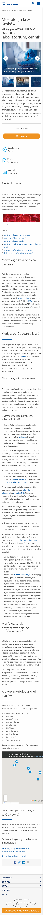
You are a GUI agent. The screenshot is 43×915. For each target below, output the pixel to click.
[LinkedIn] (23, 862)
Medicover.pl (6, 10)
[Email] (28, 862)
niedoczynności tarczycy (27, 540)
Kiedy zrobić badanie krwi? (15, 238)
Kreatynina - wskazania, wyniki (14, 856)
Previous (5, 58)
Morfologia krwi (21, 10)
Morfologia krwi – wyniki (14, 241)
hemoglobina (23, 298)
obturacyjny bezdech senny (15, 482)
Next (37, 58)
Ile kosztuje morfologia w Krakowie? (18, 253)
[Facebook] (15, 862)
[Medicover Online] (33, 3)
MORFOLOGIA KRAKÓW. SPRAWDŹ (21, 910)
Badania (13, 10)
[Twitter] (19, 862)
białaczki (22, 437)
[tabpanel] (21, 58)
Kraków (30, 10)
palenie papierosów (20, 479)
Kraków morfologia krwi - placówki (18, 250)
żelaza (24, 490)
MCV (30, 301)
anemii (23, 356)
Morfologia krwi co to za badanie (17, 235)
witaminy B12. (19, 493)
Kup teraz (24, 136)
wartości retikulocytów (22, 575)
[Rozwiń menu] (38, 3)
